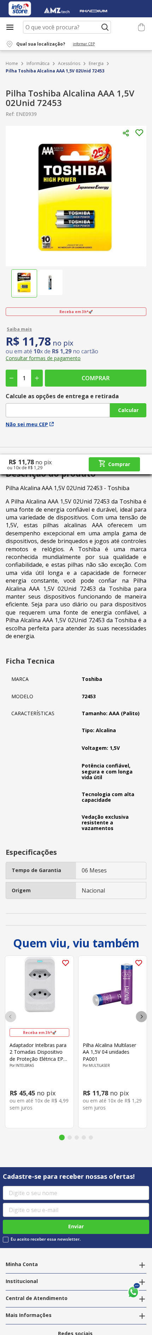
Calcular (128, 410)
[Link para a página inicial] (12, 64)
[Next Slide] (141, 1017)
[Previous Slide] (10, 1017)
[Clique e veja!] (76, 329)
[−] (11, 378)
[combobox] (67, 27)
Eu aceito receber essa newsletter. (46, 1239)
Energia (96, 63)
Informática (38, 63)
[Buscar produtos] (105, 27)
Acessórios (69, 63)
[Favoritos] (129, 27)
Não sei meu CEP (27, 424)
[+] (37, 378)
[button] (55, 44)
